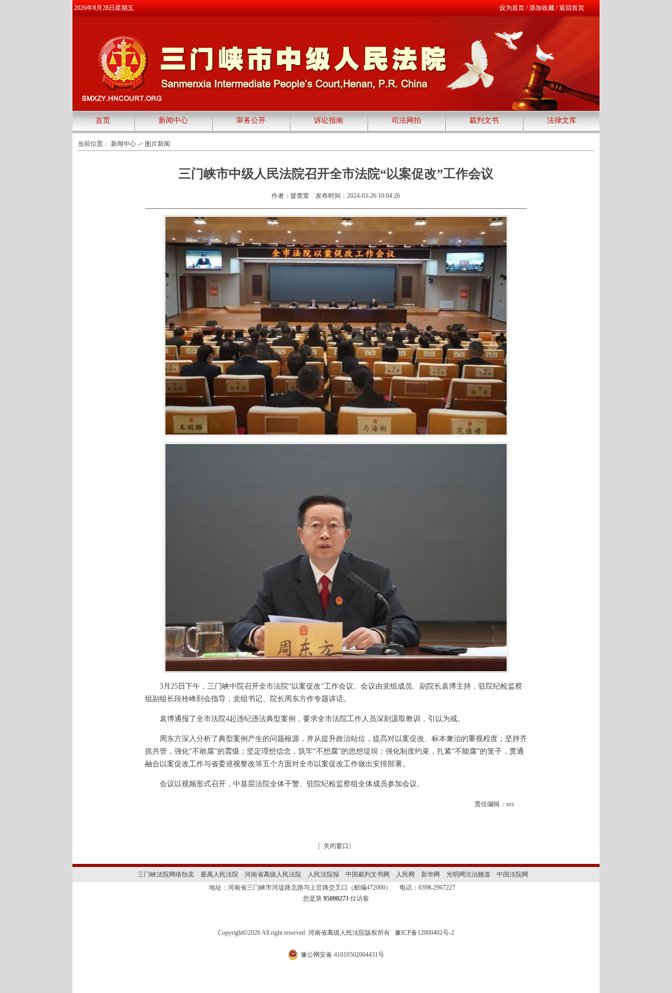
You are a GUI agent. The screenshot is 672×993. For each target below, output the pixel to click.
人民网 (405, 874)
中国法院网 (512, 874)
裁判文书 (484, 120)
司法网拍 (406, 120)
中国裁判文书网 (367, 874)
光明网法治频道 (468, 874)
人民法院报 (323, 874)
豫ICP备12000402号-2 (424, 932)
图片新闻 (157, 143)
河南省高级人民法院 (273, 874)
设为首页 (511, 8)
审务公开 (251, 120)
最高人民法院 (219, 874)
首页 (103, 120)
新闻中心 (173, 120)
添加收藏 (541, 8)
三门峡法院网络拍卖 (166, 874)
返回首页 (571, 8)
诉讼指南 (328, 120)
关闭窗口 (336, 846)
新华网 (430, 874)
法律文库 (561, 120)
